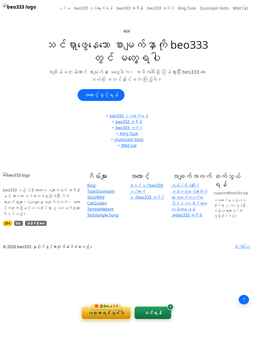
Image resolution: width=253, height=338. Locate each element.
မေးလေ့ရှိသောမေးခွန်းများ (189, 209)
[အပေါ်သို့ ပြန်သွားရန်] (244, 299)
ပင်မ (64, 8)
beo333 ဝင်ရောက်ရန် (93, 8)
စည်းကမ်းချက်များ (185, 191)
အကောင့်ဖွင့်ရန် (101, 95)
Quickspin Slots (214, 8)
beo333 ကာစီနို (130, 8)
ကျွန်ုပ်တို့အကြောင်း (185, 185)
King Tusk (187, 8)
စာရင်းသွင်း (139, 185)
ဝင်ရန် (153, 313)
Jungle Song (107, 215)
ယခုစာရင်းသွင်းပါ (106, 311)
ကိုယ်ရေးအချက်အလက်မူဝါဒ (189, 197)
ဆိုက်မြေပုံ (242, 246)
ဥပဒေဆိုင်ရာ (191, 203)
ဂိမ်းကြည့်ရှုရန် (152, 95)
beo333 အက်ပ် (160, 8)
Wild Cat (240, 8)
